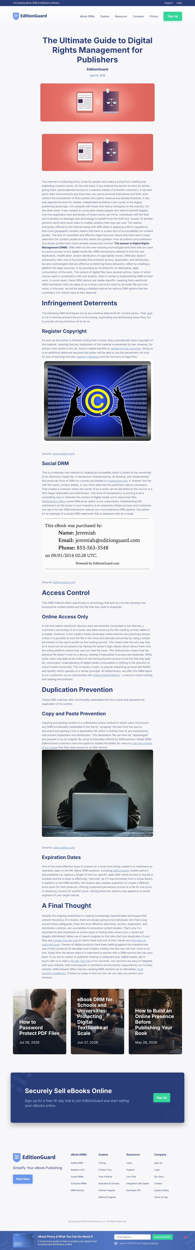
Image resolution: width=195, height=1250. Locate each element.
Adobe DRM (77, 1163)
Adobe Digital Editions (106, 675)
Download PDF (162, 1236)
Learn (129, 1163)
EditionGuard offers (54, 501)
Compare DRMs (79, 1183)
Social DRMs (77, 1176)
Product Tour (105, 1170)
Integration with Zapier (137, 1183)
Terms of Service (150, 1243)
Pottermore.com (118, 480)
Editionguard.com (63, 582)
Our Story (159, 1176)
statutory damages (88, 356)
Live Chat (131, 1176)
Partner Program (107, 1190)
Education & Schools (109, 1183)
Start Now (22, 1179)
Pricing (154, 16)
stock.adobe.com (63, 453)
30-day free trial (80, 961)
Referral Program (107, 1197)
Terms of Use (161, 1197)
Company (138, 16)
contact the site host (66, 940)
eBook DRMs (87, 16)
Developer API (133, 1190)
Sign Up (173, 16)
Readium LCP (77, 1170)
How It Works (105, 1176)
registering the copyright (126, 348)
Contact (158, 1183)
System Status (161, 1190)
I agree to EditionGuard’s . (139, 1243)
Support (169, 3)
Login (179, 3)
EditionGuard (121, 870)
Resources (121, 16)
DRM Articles (77, 1190)
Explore (105, 16)
